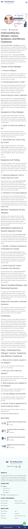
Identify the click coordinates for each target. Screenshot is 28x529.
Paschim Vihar (6, 488)
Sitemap (16, 518)
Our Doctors (3, 513)
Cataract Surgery (4, 500)
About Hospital (4, 511)
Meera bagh (5, 492)
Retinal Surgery (4, 503)
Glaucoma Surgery (19, 500)
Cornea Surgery (4, 505)
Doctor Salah (3, 518)
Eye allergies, (16, 45)
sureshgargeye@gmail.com (12, 494)
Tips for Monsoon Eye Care (12, 413)
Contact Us (17, 513)
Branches (3, 515)
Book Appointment (8, 527)
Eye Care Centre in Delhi (20, 515)
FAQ (15, 511)
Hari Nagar (5, 490)
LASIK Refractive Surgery (20, 503)
